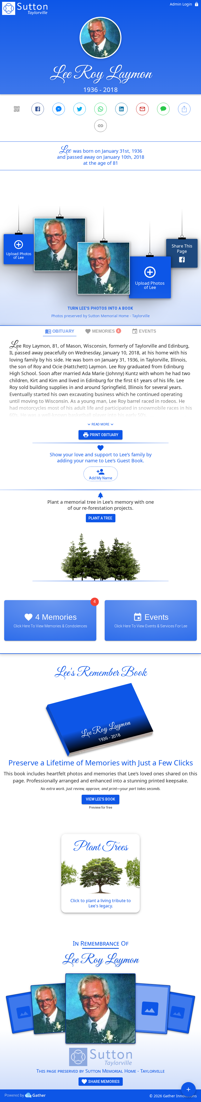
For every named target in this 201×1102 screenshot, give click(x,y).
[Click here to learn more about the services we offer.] (100, 1057)
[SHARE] (184, 109)
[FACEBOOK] (37, 109)
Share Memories (103, 1081)
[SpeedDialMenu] (188, 1089)
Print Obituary (103, 435)
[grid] (100, 256)
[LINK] (100, 125)
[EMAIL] (142, 109)
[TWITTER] (79, 109)
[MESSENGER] (58, 109)
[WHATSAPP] (100, 109)
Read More (100, 424)
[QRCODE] (16, 109)
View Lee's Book (100, 799)
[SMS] (163, 109)
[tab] (59, 331)
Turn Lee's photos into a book (100, 308)
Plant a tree (100, 518)
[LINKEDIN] (121, 109)
